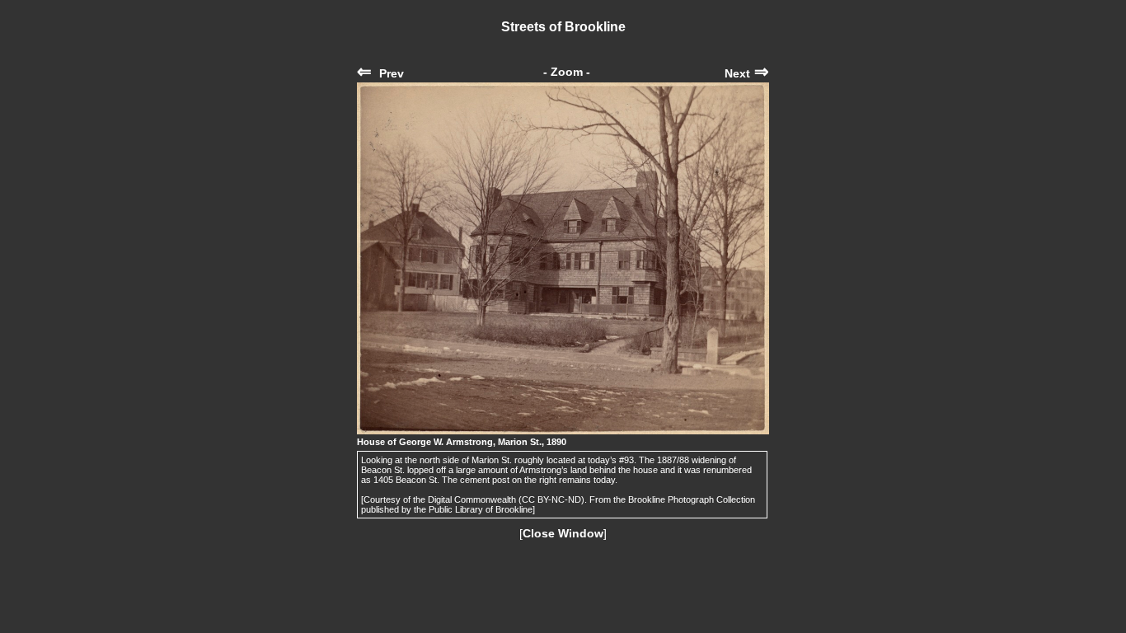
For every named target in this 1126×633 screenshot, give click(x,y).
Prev (380, 73)
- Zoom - (566, 71)
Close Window (563, 533)
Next (747, 73)
